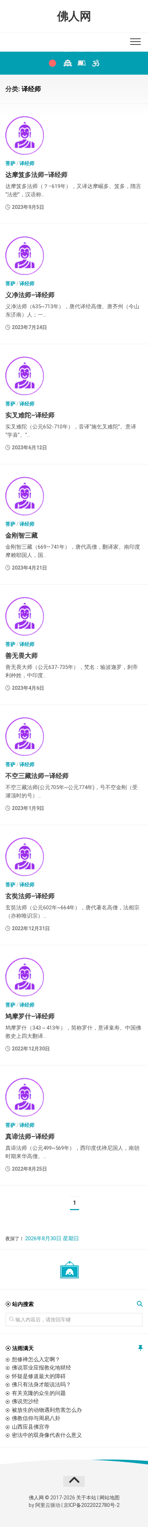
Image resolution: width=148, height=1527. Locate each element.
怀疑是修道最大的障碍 (39, 1376)
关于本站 (86, 1497)
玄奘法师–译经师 (30, 896)
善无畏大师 (21, 655)
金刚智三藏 (21, 535)
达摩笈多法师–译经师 (36, 174)
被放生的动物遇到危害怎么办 (47, 1410)
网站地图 (110, 1497)
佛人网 (74, 16)
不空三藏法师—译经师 (37, 775)
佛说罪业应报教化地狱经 (41, 1367)
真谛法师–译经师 (30, 1136)
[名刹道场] (67, 63)
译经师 (26, 163)
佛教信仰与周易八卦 (36, 1418)
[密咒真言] (95, 63)
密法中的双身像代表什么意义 (47, 1435)
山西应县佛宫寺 (31, 1427)
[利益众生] (81, 63)
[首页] (52, 63)
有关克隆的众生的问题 (39, 1393)
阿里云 (42, 1505)
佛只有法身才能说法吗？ (41, 1384)
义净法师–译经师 (30, 295)
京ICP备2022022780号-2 (92, 1505)
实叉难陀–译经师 (30, 415)
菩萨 (10, 163)
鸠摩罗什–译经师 (30, 1016)
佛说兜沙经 (25, 1401)
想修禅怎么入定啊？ (36, 1359)
